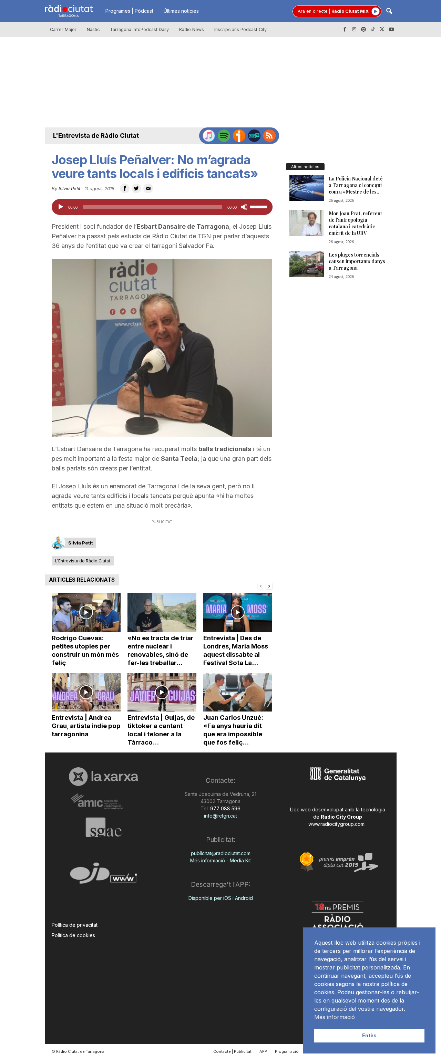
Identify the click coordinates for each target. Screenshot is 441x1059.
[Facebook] (345, 29)
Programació (287, 1051)
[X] (382, 29)
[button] (389, 11)
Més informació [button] (334, 1017)
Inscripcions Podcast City (240, 29)
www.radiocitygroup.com (336, 824)
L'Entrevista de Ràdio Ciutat (96, 135)
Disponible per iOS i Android (220, 898)
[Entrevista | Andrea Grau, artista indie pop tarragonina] (86, 692)
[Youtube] (391, 29)
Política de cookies (73, 935)
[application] (162, 207)
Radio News (191, 29)
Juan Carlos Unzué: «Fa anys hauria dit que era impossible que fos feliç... (233, 730)
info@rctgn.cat (220, 816)
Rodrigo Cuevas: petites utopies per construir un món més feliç (85, 650)
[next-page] (269, 585)
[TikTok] (373, 29)
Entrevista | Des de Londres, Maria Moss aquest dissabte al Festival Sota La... (235, 650)
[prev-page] (260, 585)
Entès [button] (369, 1035)
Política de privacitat (75, 925)
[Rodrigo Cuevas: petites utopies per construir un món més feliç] (86, 612)
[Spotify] (363, 29)
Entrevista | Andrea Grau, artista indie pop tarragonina (86, 726)
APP (263, 1051)
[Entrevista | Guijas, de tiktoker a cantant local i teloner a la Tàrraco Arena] (161, 692)
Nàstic (93, 29)
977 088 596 (224, 808)
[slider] (259, 206)
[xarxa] (103, 776)
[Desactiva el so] (244, 207)
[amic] (103, 801)
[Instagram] (354, 29)
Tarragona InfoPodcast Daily (139, 29)
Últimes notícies (181, 11)
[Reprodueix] (60, 207)
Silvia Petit (69, 188)
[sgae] (103, 827)
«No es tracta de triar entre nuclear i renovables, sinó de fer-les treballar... (160, 650)
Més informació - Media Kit (220, 860)
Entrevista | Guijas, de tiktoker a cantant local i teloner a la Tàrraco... (161, 730)
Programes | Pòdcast (129, 11)
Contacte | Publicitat (232, 1051)
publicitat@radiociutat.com (220, 853)
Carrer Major (63, 29)
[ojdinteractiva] (103, 876)
